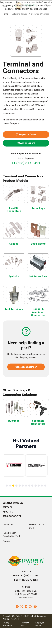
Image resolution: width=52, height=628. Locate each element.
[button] (7, 486)
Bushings (13, 420)
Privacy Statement (7, 624)
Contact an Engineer (26, 367)
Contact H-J (8, 524)
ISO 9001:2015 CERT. (36, 526)
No (45, 9)
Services (7, 507)
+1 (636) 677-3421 (26, 163)
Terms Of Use (25, 624)
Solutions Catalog (19, 14)
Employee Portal (39, 624)
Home (5, 14)
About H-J (8, 511)
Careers (6, 541)
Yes (42, 9)
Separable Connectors (38, 422)
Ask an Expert (27, 143)
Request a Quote (27, 134)
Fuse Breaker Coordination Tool (11, 534)
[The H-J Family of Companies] (26, 560)
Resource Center (12, 516)
